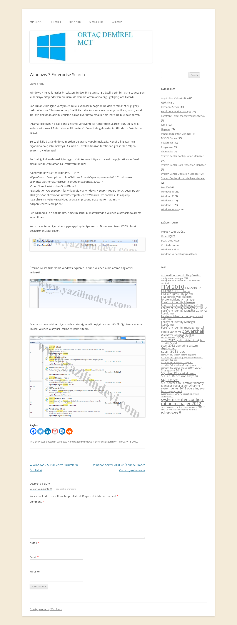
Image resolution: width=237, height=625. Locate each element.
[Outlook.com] (62, 431)
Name (34, 542)
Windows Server (170, 209)
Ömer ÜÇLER (168, 236)
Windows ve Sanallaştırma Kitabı (179, 254)
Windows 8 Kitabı (170, 249)
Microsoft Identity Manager (176, 133)
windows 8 (171, 412)
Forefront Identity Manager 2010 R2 (184, 308)
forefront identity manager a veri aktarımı (182, 317)
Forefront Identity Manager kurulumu (178, 323)
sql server (170, 379)
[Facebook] (33, 431)
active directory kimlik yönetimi (181, 275)
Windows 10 (167, 191)
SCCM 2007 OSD (168, 337)
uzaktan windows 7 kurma (184, 409)
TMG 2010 (166, 409)
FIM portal (186, 294)
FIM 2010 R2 (193, 288)
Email (34, 557)
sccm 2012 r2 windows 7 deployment (178, 365)
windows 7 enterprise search (98, 441)
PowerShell (167, 142)
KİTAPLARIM (75, 22)
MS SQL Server (169, 138)
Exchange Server (170, 107)
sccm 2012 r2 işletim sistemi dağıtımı (178, 354)
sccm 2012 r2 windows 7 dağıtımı (177, 362)
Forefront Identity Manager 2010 (182, 305)
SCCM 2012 (184, 337)
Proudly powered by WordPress (46, 609)
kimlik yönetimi (171, 332)
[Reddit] (69, 431)
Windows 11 (167, 196)
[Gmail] (55, 431)
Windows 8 (167, 205)
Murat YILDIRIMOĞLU (173, 231)
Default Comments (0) (41, 489)
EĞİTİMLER (55, 22)
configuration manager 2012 (174, 278)
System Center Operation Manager (180, 173)
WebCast (166, 187)
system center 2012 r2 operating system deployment (180, 395)
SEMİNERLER (96, 22)
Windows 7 (63, 441)
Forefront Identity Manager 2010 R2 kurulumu (184, 312)
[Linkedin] (47, 431)
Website (35, 571)
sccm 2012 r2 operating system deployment (182, 357)
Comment (37, 501)
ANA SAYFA (35, 22)
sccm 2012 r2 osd (169, 360)
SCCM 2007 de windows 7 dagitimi (177, 335)
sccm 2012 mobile (169, 343)
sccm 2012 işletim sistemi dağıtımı (183, 340)
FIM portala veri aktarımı (176, 296)
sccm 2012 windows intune (174, 368)
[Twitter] (40, 431)
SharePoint (167, 151)
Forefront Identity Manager (176, 111)
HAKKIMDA (116, 22)
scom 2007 (195, 367)
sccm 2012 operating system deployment (179, 347)
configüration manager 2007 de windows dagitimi (180, 281)
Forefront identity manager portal (182, 327)
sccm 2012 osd (173, 351)
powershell (193, 331)
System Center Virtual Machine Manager (183, 178)
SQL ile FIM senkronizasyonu (179, 376)
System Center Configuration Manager (182, 156)
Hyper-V (165, 129)
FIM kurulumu (170, 294)
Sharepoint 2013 (171, 370)
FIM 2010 (172, 287)
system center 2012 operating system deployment (183, 389)
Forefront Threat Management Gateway (183, 116)
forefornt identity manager (178, 299)
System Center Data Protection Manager (183, 165)
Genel (164, 124)
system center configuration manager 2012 (182, 401)
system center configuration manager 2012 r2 (183, 407)
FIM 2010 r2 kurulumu (175, 291)
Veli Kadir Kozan (170, 245)
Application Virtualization (175, 98)
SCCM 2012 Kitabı (170, 240)
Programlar (167, 147)
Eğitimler (166, 102)
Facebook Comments (65, 489)
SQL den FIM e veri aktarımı (178, 373)
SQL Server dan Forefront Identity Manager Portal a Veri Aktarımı (182, 384)
